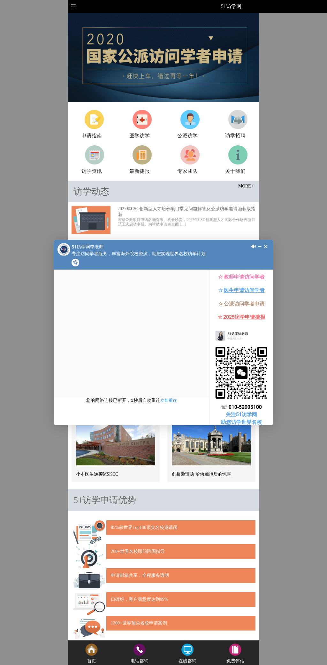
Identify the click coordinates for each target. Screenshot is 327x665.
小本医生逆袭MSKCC (97, 474)
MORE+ (246, 186)
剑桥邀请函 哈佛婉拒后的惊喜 (201, 474)
